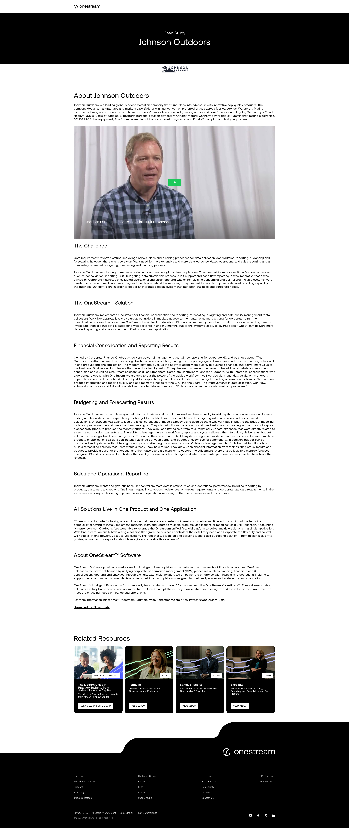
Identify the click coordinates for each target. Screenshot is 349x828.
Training (79, 792)
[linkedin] (273, 815)
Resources (144, 781)
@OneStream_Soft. (212, 600)
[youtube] (250, 815)
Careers (206, 792)
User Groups (145, 798)
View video (138, 706)
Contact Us (208, 798)
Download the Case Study (92, 607)
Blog (140, 787)
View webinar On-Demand (96, 706)
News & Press (209, 781)
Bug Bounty (208, 787)
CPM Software (267, 776)
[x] (265, 815)
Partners (207, 776)
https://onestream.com (164, 600)
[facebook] (258, 815)
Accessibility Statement (104, 813)
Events (141, 792)
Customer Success (148, 776)
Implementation (83, 798)
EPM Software (267, 781)
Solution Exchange (84, 781)
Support (78, 787)
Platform (79, 776)
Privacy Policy (81, 813)
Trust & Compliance (147, 813)
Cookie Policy (126, 813)
